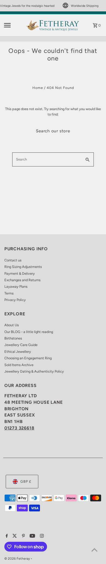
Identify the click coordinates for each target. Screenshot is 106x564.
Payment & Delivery (19, 273)
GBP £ (25, 481)
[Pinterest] (23, 536)
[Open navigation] (13, 25)
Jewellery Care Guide (21, 345)
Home (37, 88)
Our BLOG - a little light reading (28, 332)
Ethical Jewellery (17, 352)
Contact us (12, 260)
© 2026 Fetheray (17, 558)
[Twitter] (14, 536)
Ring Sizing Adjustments (23, 267)
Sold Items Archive (18, 365)
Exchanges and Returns (22, 280)
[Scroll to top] (94, 550)
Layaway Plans (15, 286)
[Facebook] (6, 536)
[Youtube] (31, 536)
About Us (11, 325)
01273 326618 (19, 428)
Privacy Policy (15, 300)
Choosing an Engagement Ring (28, 358)
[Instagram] (41, 536)
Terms (9, 293)
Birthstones (13, 338)
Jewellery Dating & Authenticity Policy (34, 371)
